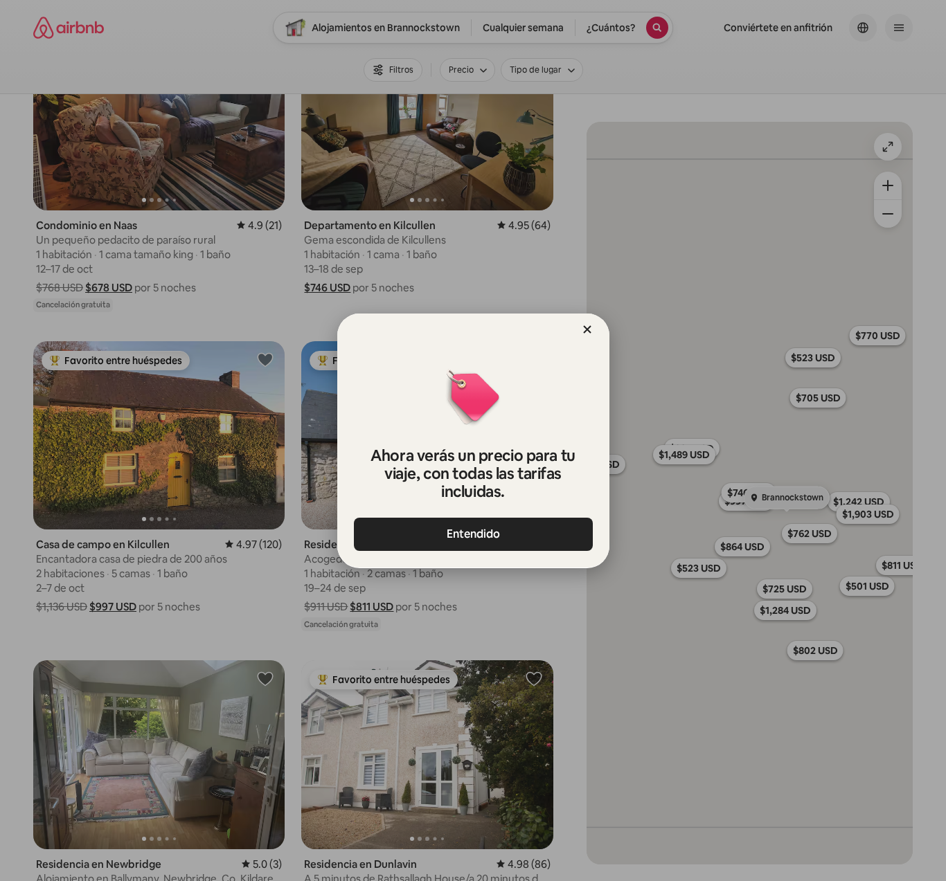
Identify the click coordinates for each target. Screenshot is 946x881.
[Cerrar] (587, 329)
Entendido (473, 534)
